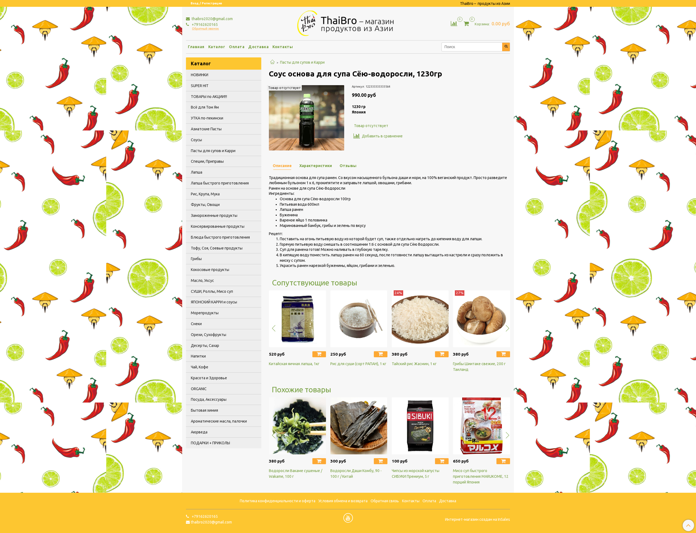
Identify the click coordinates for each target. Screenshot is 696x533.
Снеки (196, 324)
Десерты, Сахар (205, 345)
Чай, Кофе (199, 367)
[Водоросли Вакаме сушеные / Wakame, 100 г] (297, 425)
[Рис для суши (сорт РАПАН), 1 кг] (358, 318)
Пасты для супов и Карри (302, 62)
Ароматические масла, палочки (219, 421)
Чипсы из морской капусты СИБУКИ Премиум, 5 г (415, 474)
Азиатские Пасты (206, 129)
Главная (196, 47)
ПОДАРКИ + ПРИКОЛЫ (210, 443)
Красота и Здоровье (209, 378)
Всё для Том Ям (205, 107)
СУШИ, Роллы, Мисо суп (212, 291)
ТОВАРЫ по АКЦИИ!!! (209, 96)
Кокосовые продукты (210, 269)
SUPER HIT (200, 86)
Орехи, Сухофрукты (208, 334)
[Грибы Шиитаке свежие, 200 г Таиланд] (481, 318)
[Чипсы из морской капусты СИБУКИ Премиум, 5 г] (420, 425)
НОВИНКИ (199, 75)
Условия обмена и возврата (343, 501)
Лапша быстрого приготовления (220, 183)
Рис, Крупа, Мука (205, 194)
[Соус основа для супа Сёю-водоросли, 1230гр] (306, 117)
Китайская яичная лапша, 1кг (294, 364)
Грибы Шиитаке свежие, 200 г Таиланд (479, 367)
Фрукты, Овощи (205, 204)
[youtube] (348, 518)
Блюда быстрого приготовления (220, 237)
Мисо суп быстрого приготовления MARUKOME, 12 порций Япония (480, 476)
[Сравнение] (454, 23)
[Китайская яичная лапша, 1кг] (297, 318)
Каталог (216, 47)
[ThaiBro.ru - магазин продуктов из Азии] (348, 22)
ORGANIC (199, 389)
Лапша (196, 172)
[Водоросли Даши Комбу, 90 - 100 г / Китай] (358, 425)
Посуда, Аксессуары (208, 399)
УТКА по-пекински (207, 118)
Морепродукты (205, 313)
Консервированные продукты (217, 226)
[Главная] (272, 62)
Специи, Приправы (207, 161)
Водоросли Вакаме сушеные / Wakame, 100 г (295, 474)
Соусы (196, 140)
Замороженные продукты (214, 215)
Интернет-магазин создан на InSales (477, 519)
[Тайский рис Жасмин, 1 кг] (420, 318)
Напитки (198, 356)
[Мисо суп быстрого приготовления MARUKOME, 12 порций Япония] (481, 425)
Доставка (258, 47)
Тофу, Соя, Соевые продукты (217, 248)
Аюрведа (199, 432)
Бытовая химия (204, 410)
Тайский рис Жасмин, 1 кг (414, 364)
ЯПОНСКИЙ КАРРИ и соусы (214, 302)
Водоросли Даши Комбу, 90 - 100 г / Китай (356, 474)
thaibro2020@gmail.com (212, 19)
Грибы (196, 259)
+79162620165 (204, 24)
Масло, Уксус (202, 280)
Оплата (236, 47)
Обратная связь (385, 501)
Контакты (282, 47)
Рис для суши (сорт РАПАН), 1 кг (358, 364)
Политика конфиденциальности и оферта (277, 501)
